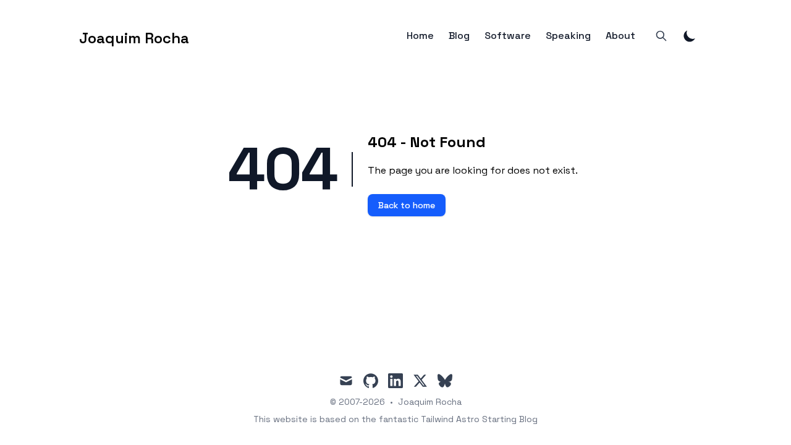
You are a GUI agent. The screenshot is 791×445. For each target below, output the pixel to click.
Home (420, 36)
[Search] (661, 36)
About (620, 36)
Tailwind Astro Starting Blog (479, 419)
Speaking (568, 36)
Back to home (406, 205)
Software (507, 36)
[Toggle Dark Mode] (689, 36)
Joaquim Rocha (430, 401)
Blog (459, 36)
